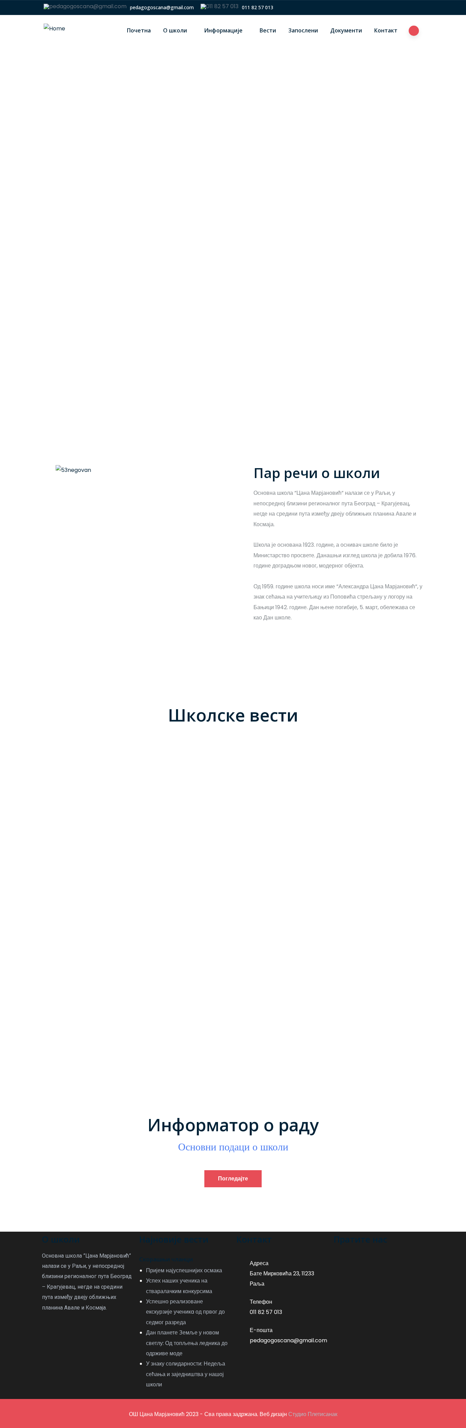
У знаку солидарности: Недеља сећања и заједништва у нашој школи (185, 1374)
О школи (175, 30)
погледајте (233, 1178)
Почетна (139, 30)
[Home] (54, 29)
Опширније (78, 837)
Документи (346, 30)
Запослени (303, 30)
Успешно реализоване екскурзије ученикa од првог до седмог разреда (185, 1312)
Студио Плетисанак (312, 1414)
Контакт (385, 30)
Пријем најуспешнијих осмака (112, 788)
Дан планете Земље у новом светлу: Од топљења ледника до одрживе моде (187, 1343)
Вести (268, 30)
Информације (223, 30)
